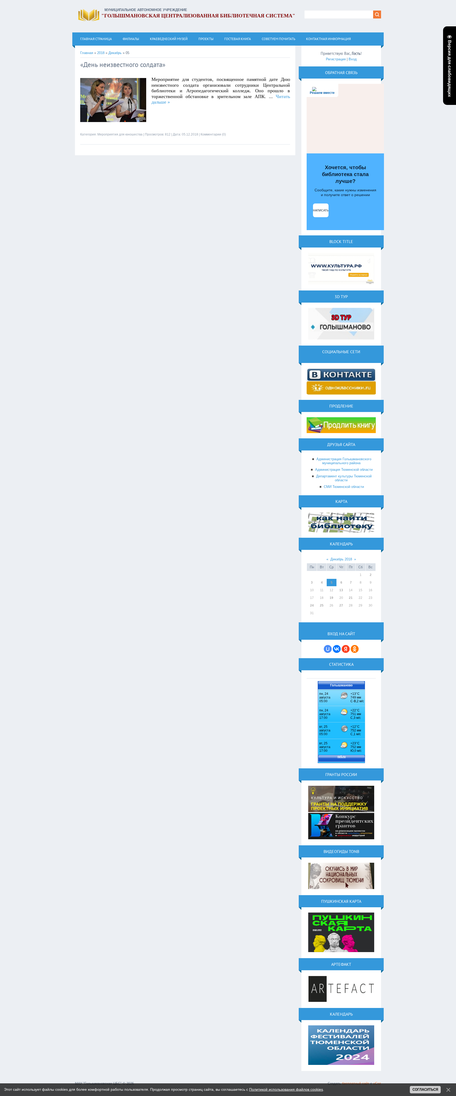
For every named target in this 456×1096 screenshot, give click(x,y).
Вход (353, 59)
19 (331, 598)
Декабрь (115, 53)
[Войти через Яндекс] (346, 649)
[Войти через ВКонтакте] (337, 649)
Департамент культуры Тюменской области (344, 478)
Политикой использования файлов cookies (286, 1089)
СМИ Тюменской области (344, 487)
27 (341, 605)
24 (312, 605)
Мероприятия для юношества (119, 134)
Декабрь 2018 (341, 559)
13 (341, 590)
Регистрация (336, 59)
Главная (86, 53)
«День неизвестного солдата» (122, 64)
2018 (100, 53)
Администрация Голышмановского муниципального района (343, 461)
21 (351, 598)
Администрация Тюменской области (344, 470)
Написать (321, 210)
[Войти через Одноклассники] (355, 649)
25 (322, 605)
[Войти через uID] (328, 649)
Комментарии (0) (213, 134)
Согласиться (425, 1090)
